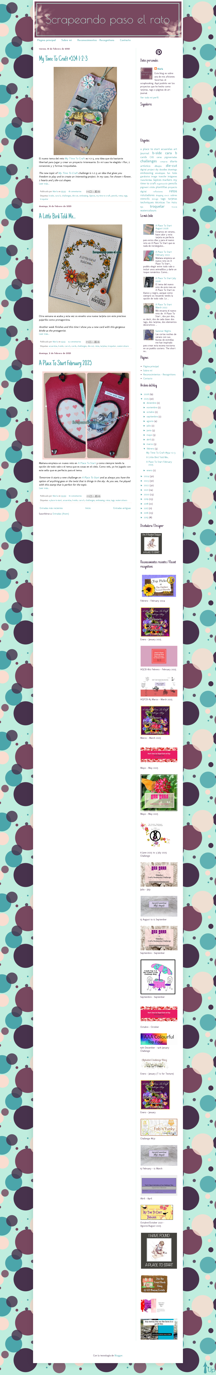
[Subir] (209, 1367)
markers (167, 180)
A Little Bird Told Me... (57, 217)
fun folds (172, 173)
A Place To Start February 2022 (163, 253)
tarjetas (103, 346)
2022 (147, 485)
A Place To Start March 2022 (163, 306)
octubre (151, 412)
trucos (174, 207)
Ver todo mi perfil (149, 97)
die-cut (75, 195)
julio (149, 425)
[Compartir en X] (93, 191)
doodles (163, 169)
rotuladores (147, 195)
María (160, 68)
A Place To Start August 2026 (163, 227)
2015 (146, 517)
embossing (83, 195)
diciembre (152, 402)
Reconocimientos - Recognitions (95, 40)
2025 (146, 398)
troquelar (44, 199)
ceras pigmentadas (167, 157)
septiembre (153, 416)
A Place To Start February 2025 (65, 363)
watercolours (123, 346)
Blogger (118, 1355)
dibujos (158, 166)
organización (162, 183)
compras (163, 161)
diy (156, 169)
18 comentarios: (75, 191)
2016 (146, 512)
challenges (66, 195)
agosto (150, 421)
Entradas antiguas (122, 508)
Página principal (46, 40)
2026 (147, 394)
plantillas (161, 187)
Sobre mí (66, 40)
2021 (146, 490)
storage (155, 199)
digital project (147, 169)
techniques (147, 202)
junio (149, 430)
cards (73, 346)
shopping (159, 195)
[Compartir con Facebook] (96, 191)
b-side (51, 195)
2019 (146, 499)
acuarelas (53, 346)
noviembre (152, 407)
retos (120, 195)
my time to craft (103, 195)
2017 (146, 508)
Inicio (88, 508)
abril (149, 439)
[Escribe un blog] (90, 191)
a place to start (55, 500)
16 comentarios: (75, 496)
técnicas (160, 202)
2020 (147, 494)
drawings (172, 169)
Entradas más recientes (51, 508)
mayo (150, 435)
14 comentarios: (75, 341)
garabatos (145, 176)
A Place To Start (87, 463)
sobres (173, 195)
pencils (114, 195)
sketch (166, 195)
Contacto (125, 40)
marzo (150, 444)
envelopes (160, 173)
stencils (145, 198)
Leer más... (44, 183)
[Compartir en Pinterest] (98, 191)
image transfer (158, 176)
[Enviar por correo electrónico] (87, 191)
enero (150, 470)
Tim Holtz (171, 202)
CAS (152, 157)
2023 (147, 480)
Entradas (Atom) (61, 513)
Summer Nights (163, 331)
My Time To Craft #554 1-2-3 (63, 59)
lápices (92, 195)
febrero (151, 448)
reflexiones (158, 191)
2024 (147, 476)
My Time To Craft (75, 158)
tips (141, 207)
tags (125, 195)
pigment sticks (147, 187)
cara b (58, 195)
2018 (146, 503)
